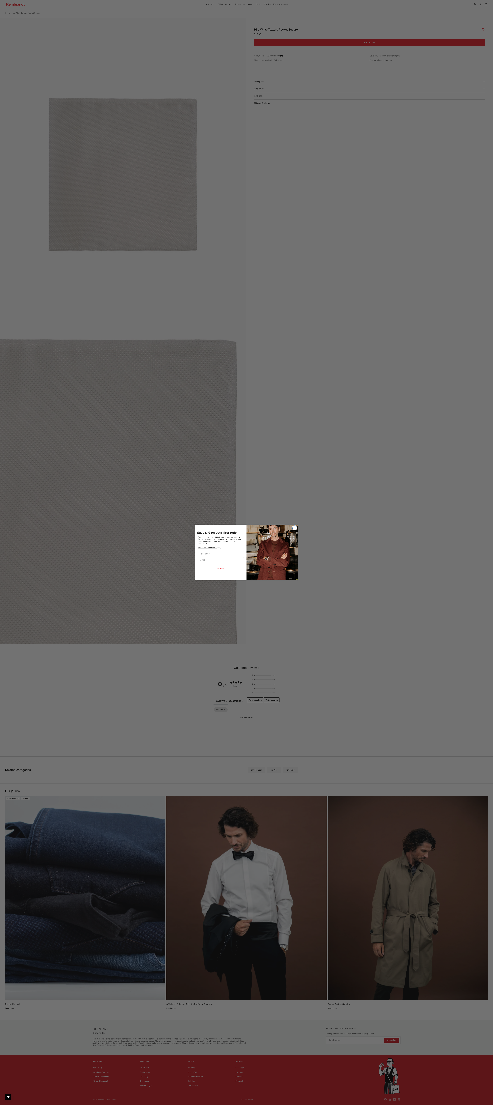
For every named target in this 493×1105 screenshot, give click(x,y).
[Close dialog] (294, 528)
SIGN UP (221, 568)
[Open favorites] (8, 1097)
